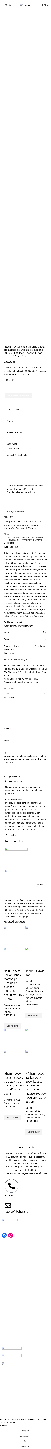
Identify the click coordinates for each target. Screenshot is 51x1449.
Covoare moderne (30, 525)
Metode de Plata (9, 1300)
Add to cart (12, 386)
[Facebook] (4, 1235)
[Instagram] (10, 1235)
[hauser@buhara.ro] (8, 1205)
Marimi (23, 528)
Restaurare (7, 1282)
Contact (5, 1272)
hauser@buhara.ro (16, 1211)
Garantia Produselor (11, 1310)
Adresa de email (14, 432)
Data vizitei (12, 444)
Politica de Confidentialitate (14, 1267)
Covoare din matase (13, 1100)
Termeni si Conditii (10, 1262)
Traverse (32, 528)
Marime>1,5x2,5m (34, 984)
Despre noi (7, 1258)
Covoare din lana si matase (28, 522)
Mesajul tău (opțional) (17, 455)
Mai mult (3, 1426)
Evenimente (7, 1277)
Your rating (9, 688)
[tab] (13, 538)
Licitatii (5, 1320)
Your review (10, 697)
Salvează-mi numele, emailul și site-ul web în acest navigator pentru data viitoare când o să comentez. (25, 759)
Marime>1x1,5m (11, 528)
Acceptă (13, 1426)
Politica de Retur (9, 1305)
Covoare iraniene (12, 525)
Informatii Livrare (9, 1315)
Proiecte (6, 1287)
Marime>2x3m (32, 988)
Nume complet (13, 410)
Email (7, 741)
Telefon (10, 421)
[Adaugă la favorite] (7, 1020)
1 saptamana (41, 646)
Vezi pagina (10, 835)
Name (7, 729)
